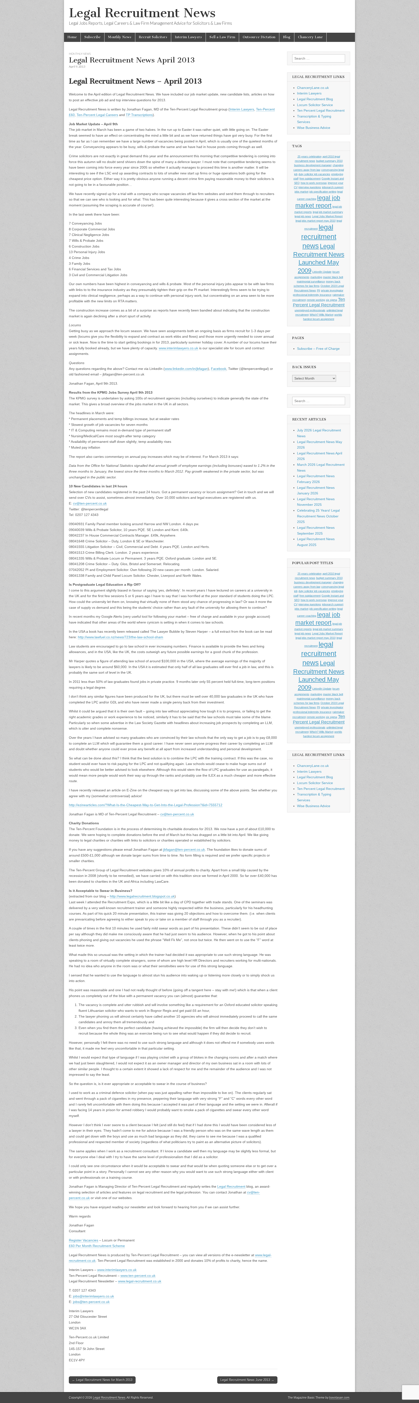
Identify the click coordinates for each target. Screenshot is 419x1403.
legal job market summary (328, 211)
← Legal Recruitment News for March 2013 (102, 1380)
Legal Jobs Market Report (327, 216)
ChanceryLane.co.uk (313, 88)
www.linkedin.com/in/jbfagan (186, 369)
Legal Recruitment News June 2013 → (247, 1380)
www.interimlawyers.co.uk (178, 348)
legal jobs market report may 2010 (316, 220)
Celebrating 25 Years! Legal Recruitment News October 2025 (318, 516)
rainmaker (338, 294)
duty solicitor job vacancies (314, 174)
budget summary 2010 (329, 160)
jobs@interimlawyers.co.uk (93, 1296)
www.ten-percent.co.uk (138, 1276)
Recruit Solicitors (153, 37)
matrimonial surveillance (311, 281)
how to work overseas (314, 182)
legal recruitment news (318, 236)
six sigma (331, 299)
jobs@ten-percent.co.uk (91, 1302)
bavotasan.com (339, 1397)
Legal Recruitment (231, 1186)
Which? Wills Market (321, 314)
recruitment (299, 299)
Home (72, 37)
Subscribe (92, 37)
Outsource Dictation (259, 37)
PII (318, 290)
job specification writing (322, 191)
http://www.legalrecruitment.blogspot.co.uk (142, 896)
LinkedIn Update (321, 271)
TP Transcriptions (139, 115)
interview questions (309, 187)
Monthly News (119, 37)
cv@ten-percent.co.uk (90, 503)
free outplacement (310, 178)
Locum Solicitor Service (315, 105)
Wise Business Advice (313, 128)
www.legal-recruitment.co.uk (139, 1281)
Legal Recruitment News (142, 13)
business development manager (313, 165)
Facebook (218, 369)
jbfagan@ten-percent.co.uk (184, 849)
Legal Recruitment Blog (315, 99)
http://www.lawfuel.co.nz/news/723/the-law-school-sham (120, 637)
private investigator (332, 290)
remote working (316, 299)
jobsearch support (332, 187)
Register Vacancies (83, 1240)
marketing (316, 277)
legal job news (303, 216)
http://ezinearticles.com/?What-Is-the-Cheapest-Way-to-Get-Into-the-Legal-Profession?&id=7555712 (145, 805)
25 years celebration (310, 156)
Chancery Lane (310, 37)
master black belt (333, 277)
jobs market (301, 191)
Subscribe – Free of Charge (318, 349)
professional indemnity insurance (312, 294)
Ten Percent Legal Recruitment (321, 110)
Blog (286, 37)
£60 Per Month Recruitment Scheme (97, 1246)
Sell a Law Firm (222, 37)
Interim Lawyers (188, 37)
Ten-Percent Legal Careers (97, 115)
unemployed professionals (310, 310)
